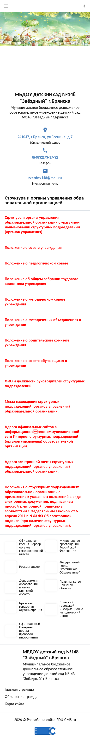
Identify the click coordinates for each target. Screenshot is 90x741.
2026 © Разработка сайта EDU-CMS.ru (45, 720)
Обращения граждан (22, 697)
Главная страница (19, 690)
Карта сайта (14, 704)
